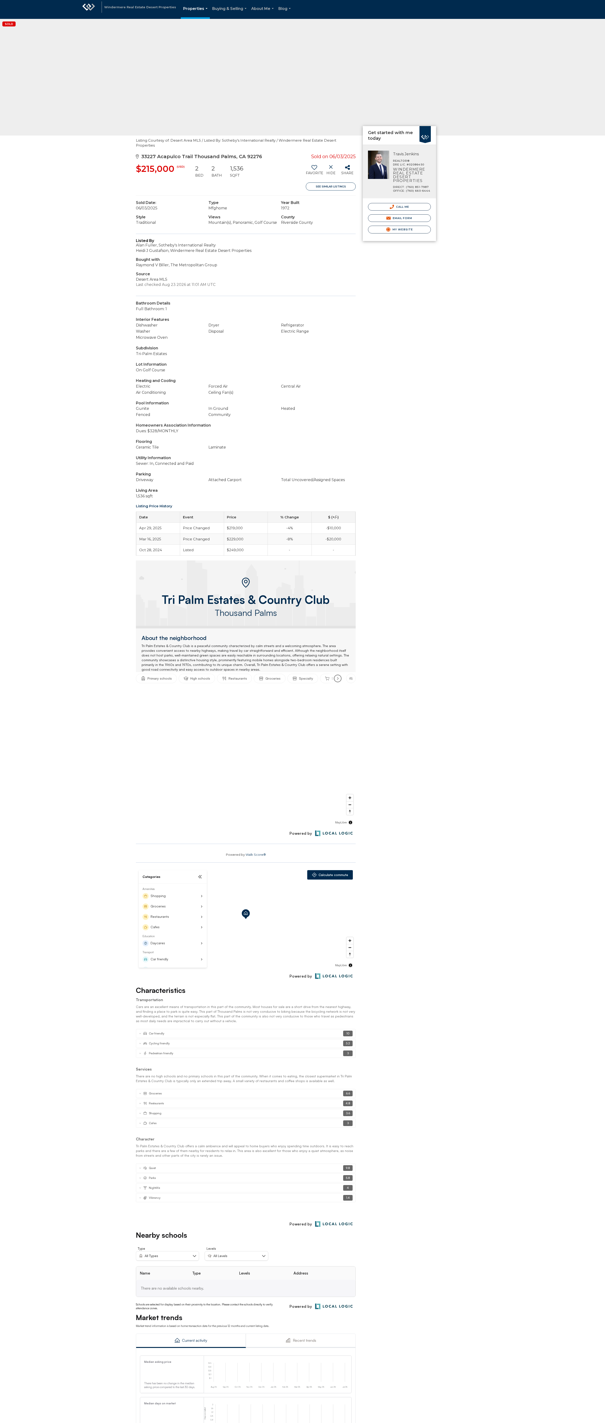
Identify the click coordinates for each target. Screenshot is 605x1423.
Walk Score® (256, 854)
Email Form (402, 218)
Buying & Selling (230, 12)
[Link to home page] (88, 9)
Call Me (402, 206)
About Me (263, 12)
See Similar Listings (331, 186)
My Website (402, 229)
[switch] (314, 172)
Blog (285, 12)
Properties (196, 12)
